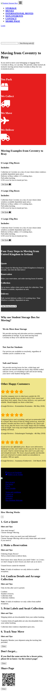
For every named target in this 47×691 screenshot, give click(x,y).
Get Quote (5, 184)
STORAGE (11, 8)
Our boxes (9, 484)
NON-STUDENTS (14, 16)
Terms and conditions (13, 492)
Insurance (8, 498)
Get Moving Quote (8, 306)
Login (3, 26)
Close (4, 646)
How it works (10, 488)
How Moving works (26, 43)
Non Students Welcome (13, 500)
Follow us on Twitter (15, 475)
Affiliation (9, 496)
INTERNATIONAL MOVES (19, 13)
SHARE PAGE (12, 21)
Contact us (9, 494)
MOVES (9, 10)
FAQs (7, 486)
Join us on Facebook (14, 472)
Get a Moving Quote (9, 43)
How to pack (10, 482)
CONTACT (11, 18)
